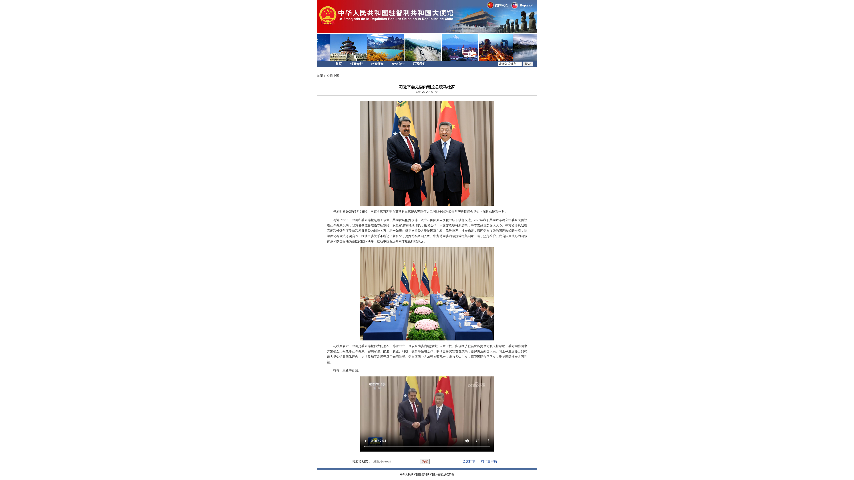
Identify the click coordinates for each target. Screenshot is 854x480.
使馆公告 (398, 64)
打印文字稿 (489, 461)
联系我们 (419, 64)
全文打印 (469, 461)
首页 (339, 64)
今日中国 (333, 76)
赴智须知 (377, 64)
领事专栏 (356, 64)
